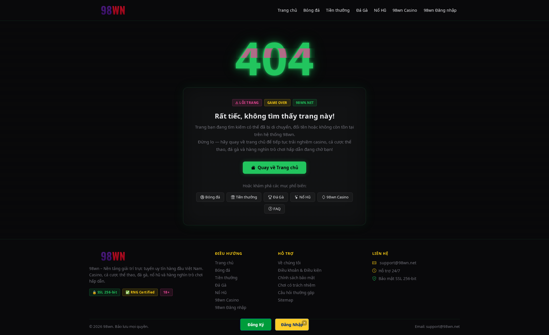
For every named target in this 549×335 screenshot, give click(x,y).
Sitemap (285, 300)
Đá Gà (362, 10)
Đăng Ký (256, 324)
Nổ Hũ (380, 10)
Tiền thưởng (338, 10)
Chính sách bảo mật (296, 277)
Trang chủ (287, 10)
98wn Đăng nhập (440, 10)
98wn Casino (405, 10)
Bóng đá (311, 10)
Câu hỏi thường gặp (296, 292)
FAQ (277, 208)
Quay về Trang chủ (278, 167)
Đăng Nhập (292, 324)
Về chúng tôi (289, 262)
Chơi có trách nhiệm (296, 285)
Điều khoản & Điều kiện (299, 270)
